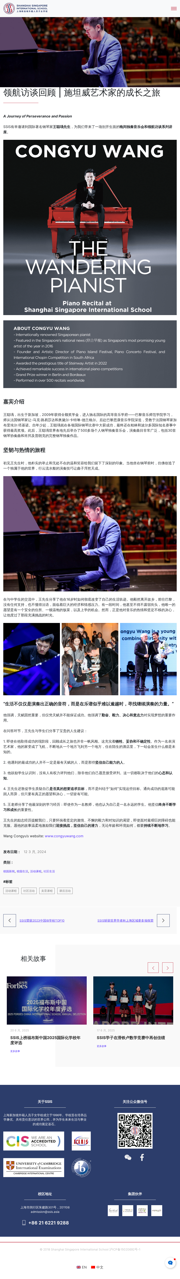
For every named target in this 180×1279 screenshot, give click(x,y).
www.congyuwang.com (64, 836)
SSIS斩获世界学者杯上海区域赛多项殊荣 (125, 920)
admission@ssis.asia (45, 1211)
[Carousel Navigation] (162, 967)
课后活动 (65, 890)
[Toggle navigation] (174, 8)
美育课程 (47, 890)
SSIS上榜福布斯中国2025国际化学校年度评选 (45, 1040)
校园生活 (22, 871)
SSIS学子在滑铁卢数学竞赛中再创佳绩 (131, 1037)
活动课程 (35, 871)
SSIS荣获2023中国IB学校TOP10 (42, 920)
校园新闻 (9, 871)
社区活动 (29, 890)
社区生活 (49, 871)
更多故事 (15, 1051)
